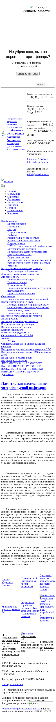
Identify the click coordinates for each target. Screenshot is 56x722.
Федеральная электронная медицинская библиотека (47, 646)
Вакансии (12, 205)
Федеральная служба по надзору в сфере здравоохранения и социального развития (30, 609)
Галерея (11, 207)
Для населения (15, 202)
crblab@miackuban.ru (38, 174)
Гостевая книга (15, 210)
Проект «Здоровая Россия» (7, 582)
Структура (13, 196)
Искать (40, 84)
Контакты (12, 213)
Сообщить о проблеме (28, 74)
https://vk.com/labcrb (37, 162)
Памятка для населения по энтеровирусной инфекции (24, 385)
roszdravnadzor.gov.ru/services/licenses (21, 708)
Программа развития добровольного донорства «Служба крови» (48, 582)
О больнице (13, 193)
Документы (13, 199)
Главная (11, 191)
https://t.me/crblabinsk (38, 159)
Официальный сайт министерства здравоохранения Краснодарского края (30, 643)
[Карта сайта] (7, 181)
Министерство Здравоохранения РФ (11, 609)
